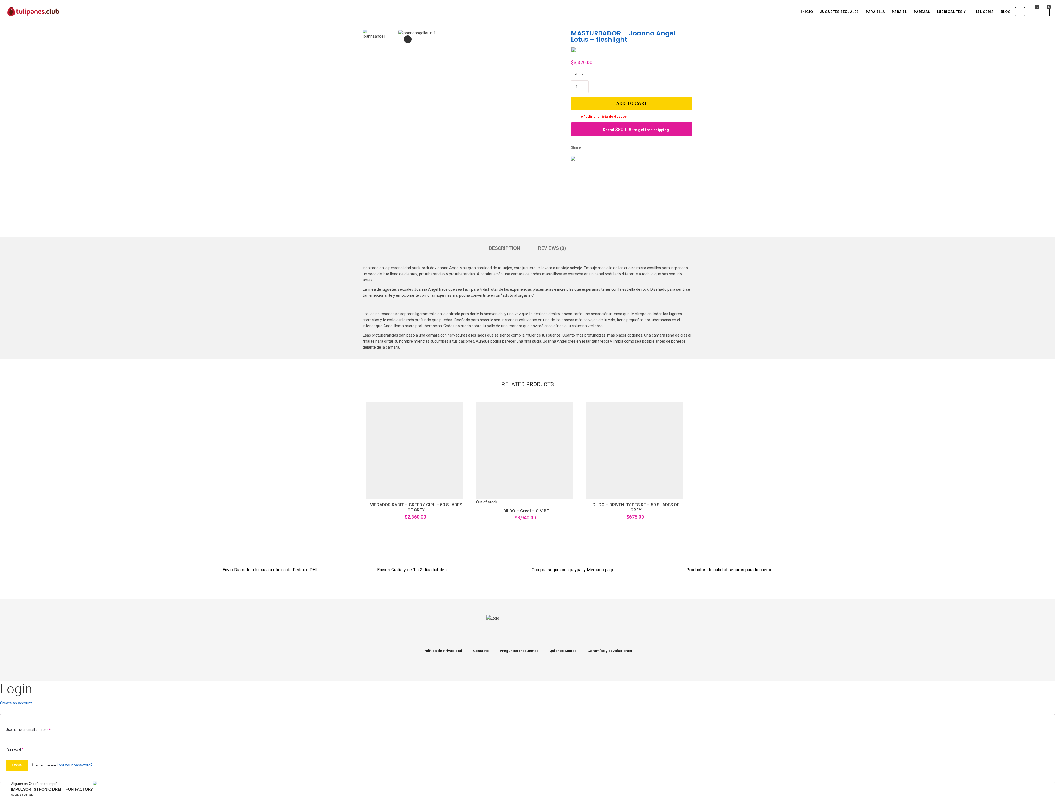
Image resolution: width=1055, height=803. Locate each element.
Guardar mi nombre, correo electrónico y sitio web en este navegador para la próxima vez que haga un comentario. (115, 526)
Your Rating (76, 438)
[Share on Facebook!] (588, 147)
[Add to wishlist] (388, 491)
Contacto (481, 651)
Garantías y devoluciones (609, 651)
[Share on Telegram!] (616, 147)
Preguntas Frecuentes (519, 651)
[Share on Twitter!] (607, 147)
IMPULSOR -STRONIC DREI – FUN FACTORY (52, 789)
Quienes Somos (562, 651)
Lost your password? (75, 765)
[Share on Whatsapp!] (625, 147)
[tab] (504, 248)
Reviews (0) (552, 248)
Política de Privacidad (442, 651)
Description (504, 248)
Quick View (402, 491)
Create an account (16, 703)
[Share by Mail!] (597, 147)
